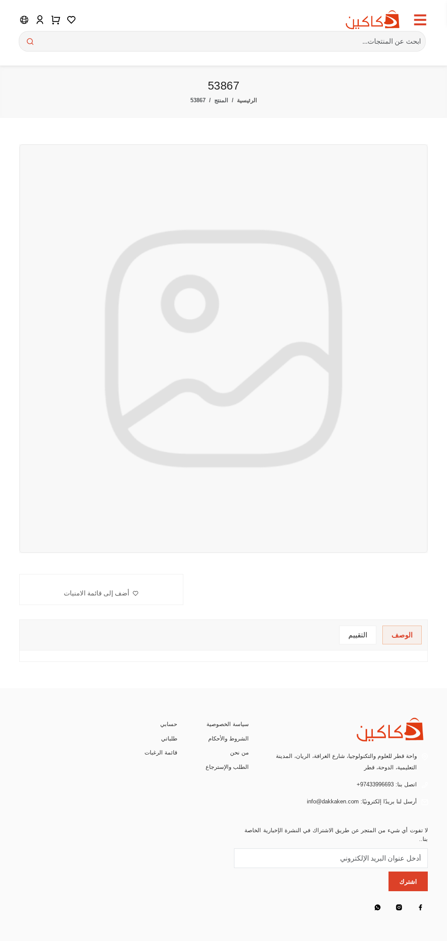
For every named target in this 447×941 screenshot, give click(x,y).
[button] (101, 593)
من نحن (239, 752)
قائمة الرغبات (160, 752)
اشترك (408, 881)
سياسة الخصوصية (227, 724)
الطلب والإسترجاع (227, 767)
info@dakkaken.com (333, 801)
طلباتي (169, 738)
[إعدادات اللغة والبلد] (24, 20)
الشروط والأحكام (228, 738)
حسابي (168, 724)
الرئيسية (247, 100)
